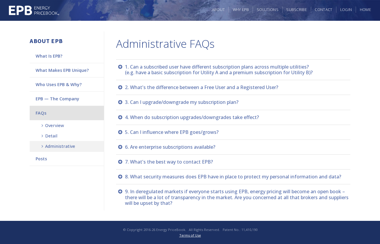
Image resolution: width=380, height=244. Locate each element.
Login (346, 9)
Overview (54, 125)
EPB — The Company (57, 99)
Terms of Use (190, 235)
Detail (50, 136)
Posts (41, 158)
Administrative (59, 146)
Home (365, 9)
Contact (323, 9)
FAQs (41, 113)
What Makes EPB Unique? (62, 70)
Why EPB (241, 9)
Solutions (267, 9)
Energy (34, 10)
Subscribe (296, 9)
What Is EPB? (49, 56)
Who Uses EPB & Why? (59, 84)
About (218, 9)
